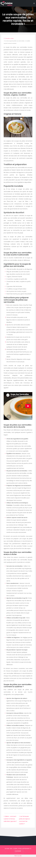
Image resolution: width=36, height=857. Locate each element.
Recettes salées (10, 38)
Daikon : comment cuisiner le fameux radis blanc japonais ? (10, 818)
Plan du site (18, 856)
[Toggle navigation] (34, 3)
